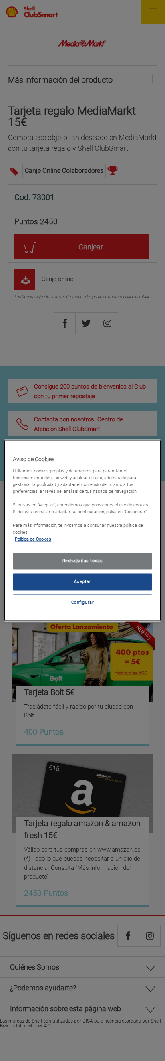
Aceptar (82, 582)
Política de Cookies (33, 539)
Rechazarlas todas (82, 561)
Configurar (82, 602)
